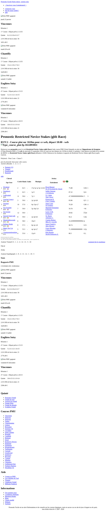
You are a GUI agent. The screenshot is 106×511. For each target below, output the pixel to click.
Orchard (6, 203)
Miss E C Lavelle (51, 222)
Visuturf (7, 169)
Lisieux (7, 425)
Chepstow (8, 462)
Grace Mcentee (50, 228)
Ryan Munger (50, 187)
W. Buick (49, 216)
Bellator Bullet (8, 224)
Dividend (6, 187)
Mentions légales (10, 496)
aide (6, 12)
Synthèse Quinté (10, 407)
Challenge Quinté (10, 482)
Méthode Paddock (11, 484)
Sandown (8, 455)
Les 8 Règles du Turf (12, 478)
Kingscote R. (50, 199)
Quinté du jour (9, 399)
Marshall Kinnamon (52, 208)
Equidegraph (9, 171)
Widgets (7, 502)
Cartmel (7, 458)
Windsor (7, 460)
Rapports (8, 173)
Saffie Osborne (50, 191)
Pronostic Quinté (10, 398)
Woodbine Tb (9, 468)
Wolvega (8, 417)
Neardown (6, 191)
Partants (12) (9, 167)
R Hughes (49, 209)
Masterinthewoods (9, 220)
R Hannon (49, 214)
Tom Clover (49, 197)
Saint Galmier (9, 432)
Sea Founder (7, 208)
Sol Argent (6, 212)
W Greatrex (49, 205)
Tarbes (7, 421)
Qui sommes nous (11, 493)
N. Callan (49, 195)
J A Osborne (50, 193)
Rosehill (7, 434)
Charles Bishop (51, 220)
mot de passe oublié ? (12, 10)
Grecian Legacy (8, 199)
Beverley (8, 456)
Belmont (8, 438)
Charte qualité (9, 500)
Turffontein (8, 449)
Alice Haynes (50, 226)
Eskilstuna (8, 445)
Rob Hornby (50, 232)
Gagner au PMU (10, 476)
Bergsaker (8, 427)
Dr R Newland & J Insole (54, 189)
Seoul (7, 440)
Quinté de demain (11, 405)
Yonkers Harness (10, 466)
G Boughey (49, 230)
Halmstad (8, 443)
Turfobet (8, 504)
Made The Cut (8, 228)
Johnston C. (49, 218)
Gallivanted (7, 195)
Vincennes (8, 416)
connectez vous (10, 9)
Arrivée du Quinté (11, 401)
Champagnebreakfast (10, 232)
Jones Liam (49, 203)
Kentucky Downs (11, 442)
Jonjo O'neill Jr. (51, 224)
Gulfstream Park (10, 464)
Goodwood (8, 453)
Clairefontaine (9, 423)
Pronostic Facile (15, 2)
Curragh (7, 451)
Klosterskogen (9, 447)
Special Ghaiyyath (9, 216)
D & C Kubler (50, 201)
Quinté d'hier (9, 403)
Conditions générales (12, 494)
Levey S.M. (49, 212)
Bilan (6, 498)
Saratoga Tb (9, 429)
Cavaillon (8, 430)
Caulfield (8, 436)
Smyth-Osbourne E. (52, 234)
